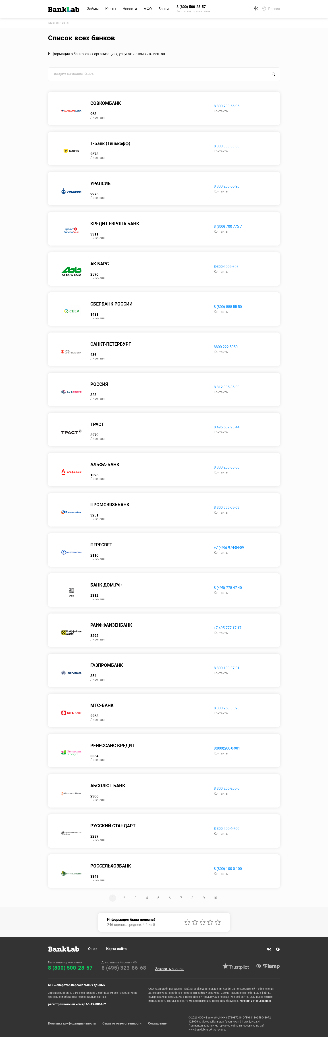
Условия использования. (255, 1000)
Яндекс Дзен (278, 949)
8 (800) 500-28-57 (70, 968)
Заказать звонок (169, 969)
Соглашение (157, 1023)
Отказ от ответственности (121, 1023)
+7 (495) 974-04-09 (229, 547)
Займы (93, 9)
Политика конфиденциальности (72, 1023)
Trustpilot (235, 966)
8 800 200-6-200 (226, 828)
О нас (92, 949)
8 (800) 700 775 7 (228, 226)
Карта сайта (116, 949)
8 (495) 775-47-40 (228, 588)
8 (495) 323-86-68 (124, 968)
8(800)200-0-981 (227, 748)
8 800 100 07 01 (226, 668)
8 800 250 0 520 (226, 708)
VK (269, 949)
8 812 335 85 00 (226, 387)
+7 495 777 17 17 (227, 628)
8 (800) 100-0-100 (228, 869)
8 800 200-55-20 (226, 186)
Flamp (268, 966)
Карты (110, 9)
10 (215, 898)
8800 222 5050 (226, 347)
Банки (163, 9)
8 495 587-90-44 (226, 427)
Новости (130, 9)
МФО (147, 9)
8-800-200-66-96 (226, 106)
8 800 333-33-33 (226, 146)
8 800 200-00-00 (226, 467)
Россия (274, 9)
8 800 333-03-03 (226, 507)
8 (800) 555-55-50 (228, 307)
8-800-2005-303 (226, 266)
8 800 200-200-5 (226, 788)
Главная (53, 22)
